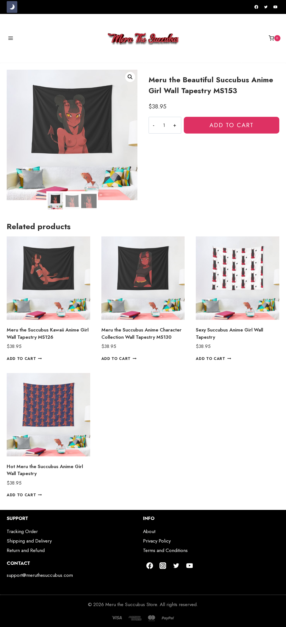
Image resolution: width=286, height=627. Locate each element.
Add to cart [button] (21, 358)
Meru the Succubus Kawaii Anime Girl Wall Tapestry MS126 (48, 333)
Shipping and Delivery (29, 541)
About (149, 531)
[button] (130, 77)
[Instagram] (163, 565)
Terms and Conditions (165, 550)
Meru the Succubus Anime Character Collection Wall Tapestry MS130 (141, 333)
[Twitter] (266, 7)
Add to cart (231, 125)
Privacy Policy (157, 541)
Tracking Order (22, 531)
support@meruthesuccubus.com (40, 575)
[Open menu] (11, 38)
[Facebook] (256, 7)
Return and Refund (26, 550)
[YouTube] (275, 7)
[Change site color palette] (12, 7)
